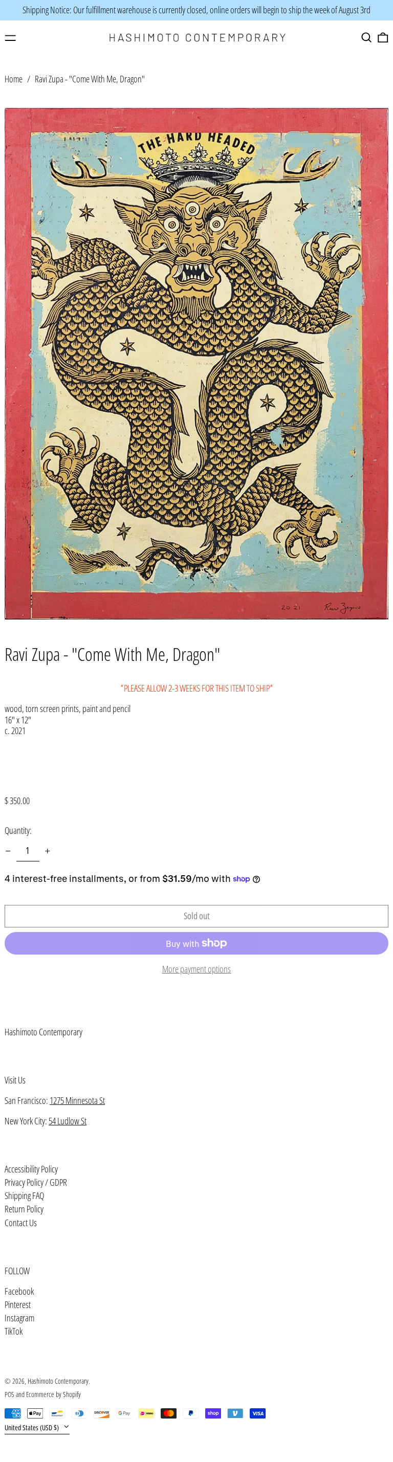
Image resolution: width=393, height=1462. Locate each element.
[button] (367, 37)
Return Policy (24, 1209)
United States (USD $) (32, 1427)
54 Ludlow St (67, 1121)
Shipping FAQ (24, 1195)
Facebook (19, 1291)
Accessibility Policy (31, 1169)
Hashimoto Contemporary (43, 1032)
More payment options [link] (196, 969)
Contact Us (21, 1222)
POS (9, 1394)
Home (14, 79)
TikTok (14, 1331)
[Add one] (47, 851)
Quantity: (18, 830)
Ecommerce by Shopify (53, 1394)
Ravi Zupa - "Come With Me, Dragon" (90, 79)
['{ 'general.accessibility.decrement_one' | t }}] (8, 851)
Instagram (19, 1318)
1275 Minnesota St (77, 1100)
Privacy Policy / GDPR (36, 1182)
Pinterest (18, 1305)
